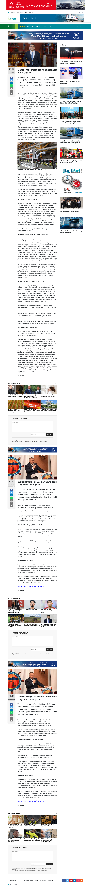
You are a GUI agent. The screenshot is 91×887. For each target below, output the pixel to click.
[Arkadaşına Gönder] (11, 88)
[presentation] (12, 27)
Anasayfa (26, 880)
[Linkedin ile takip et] (74, 880)
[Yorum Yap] (11, 93)
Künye (31, 880)
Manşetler (13, 12)
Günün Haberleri (20, 12)
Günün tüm (78, 26)
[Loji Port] (12, 18)
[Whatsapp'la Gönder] (11, 85)
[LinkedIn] (11, 83)
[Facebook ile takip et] (64, 880)
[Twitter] (11, 80)
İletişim (36, 880)
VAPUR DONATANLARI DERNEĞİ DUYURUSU (31, 586)
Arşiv (26, 12)
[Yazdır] (11, 91)
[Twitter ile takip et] (67, 880)
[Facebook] (11, 78)
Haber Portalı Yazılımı (15, 884)
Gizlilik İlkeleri (43, 880)
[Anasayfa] (8, 12)
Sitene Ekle (31, 12)
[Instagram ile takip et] (78, 880)
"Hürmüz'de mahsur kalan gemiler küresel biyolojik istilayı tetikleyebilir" (43, 26)
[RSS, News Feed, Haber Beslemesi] (81, 880)
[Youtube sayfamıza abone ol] (71, 880)
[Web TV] (79, 12)
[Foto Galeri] (82, 12)
